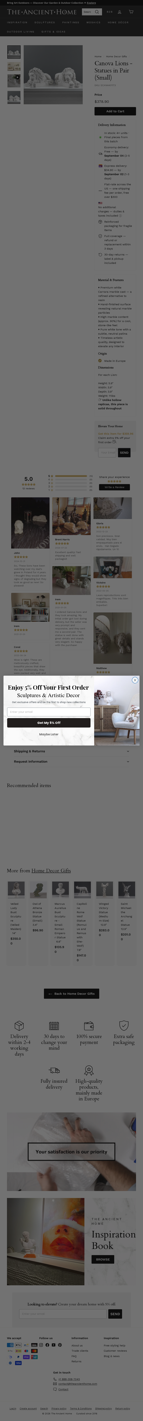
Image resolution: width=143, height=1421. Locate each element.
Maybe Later (49, 734)
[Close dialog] (135, 680)
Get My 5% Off (49, 723)
